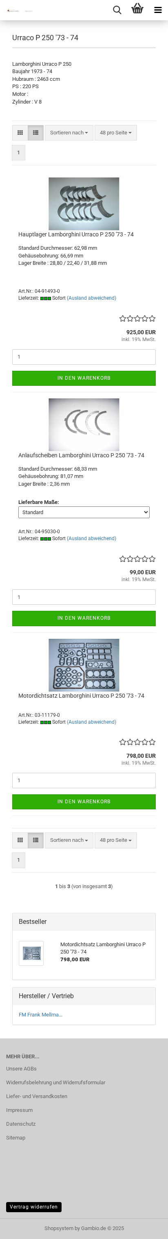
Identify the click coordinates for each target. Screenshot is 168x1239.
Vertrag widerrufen (34, 1207)
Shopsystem (58, 1228)
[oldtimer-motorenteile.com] (16, 10)
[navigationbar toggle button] (158, 10)
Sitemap (15, 1138)
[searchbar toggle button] (117, 10)
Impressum (19, 1110)
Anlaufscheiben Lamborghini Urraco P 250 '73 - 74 (81, 455)
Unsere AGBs (21, 1069)
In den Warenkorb (84, 378)
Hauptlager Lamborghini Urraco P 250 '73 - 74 (76, 234)
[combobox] (69, 133)
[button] (20, 133)
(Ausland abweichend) (91, 298)
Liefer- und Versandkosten (36, 1096)
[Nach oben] (145, 1227)
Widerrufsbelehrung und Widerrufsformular (55, 1082)
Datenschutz (20, 1124)
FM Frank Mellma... (40, 1015)
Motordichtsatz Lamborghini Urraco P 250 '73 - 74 (81, 695)
